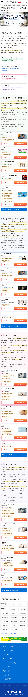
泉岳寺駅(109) (5, 617)
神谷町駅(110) (23, 613)
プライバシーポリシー (9, 688)
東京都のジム (11, 5)
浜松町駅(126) (23, 604)
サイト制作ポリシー (10, 685)
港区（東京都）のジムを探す (9, 633)
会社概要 (3, 685)
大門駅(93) (4, 625)
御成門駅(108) (14, 617)
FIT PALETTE (4, 5)
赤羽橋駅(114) (5, 613)
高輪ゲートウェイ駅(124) (4, 609)
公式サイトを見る (7, 143)
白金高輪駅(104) (23, 617)
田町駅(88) (4, 629)
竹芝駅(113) (13, 613)
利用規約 (25, 685)
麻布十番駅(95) (14, 621)
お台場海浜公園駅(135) (4, 604)
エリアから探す (6, 667)
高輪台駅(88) (23, 625)
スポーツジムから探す (8, 650)
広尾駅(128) (14, 604)
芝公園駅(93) (23, 621)
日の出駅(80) (14, 629)
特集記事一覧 (6, 675)
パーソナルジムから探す (8, 646)
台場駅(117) (23, 609)
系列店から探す (6, 671)
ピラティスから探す (7, 659)
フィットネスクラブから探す (9, 663)
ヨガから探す (6, 654)
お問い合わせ (19, 685)
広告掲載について (19, 688)
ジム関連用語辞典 (7, 679)
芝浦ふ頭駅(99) (5, 621)
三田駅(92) (14, 625)
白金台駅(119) (14, 609)
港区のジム (18, 5)
